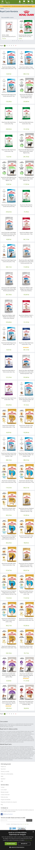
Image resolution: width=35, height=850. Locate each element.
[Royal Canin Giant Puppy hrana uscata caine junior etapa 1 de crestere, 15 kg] (26, 444)
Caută (32, 3)
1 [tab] (13, 40)
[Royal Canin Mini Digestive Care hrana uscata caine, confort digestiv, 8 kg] (26, 140)
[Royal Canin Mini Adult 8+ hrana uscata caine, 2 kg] (26, 195)
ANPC (2, 776)
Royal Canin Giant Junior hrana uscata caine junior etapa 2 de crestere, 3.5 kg (26, 400)
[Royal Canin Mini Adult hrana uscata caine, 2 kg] (8, 140)
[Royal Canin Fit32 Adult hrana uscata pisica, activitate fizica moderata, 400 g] (26, 692)
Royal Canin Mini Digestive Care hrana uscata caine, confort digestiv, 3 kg (26, 179)
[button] (17, 847)
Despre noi (3, 766)
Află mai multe (28, 840)
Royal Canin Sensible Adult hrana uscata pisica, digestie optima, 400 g (8, 675)
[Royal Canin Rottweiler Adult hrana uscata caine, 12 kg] (8, 554)
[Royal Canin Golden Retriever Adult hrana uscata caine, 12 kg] (8, 637)
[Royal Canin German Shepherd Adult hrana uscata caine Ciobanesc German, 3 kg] (26, 499)
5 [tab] (20, 40)
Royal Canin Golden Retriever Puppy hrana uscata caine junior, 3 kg (26, 593)
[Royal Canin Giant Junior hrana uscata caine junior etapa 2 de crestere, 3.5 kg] (26, 388)
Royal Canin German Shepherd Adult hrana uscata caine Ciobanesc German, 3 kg (26, 510)
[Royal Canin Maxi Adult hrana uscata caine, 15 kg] (26, 333)
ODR (2, 781)
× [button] (33, 831)
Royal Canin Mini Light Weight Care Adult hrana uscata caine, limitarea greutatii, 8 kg (8, 289)
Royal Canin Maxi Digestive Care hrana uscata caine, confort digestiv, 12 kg (26, 96)
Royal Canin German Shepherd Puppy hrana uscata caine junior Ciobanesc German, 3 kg (8, 593)
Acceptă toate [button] (11, 843)
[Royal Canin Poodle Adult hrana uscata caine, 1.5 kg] (8, 416)
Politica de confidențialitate (7, 774)
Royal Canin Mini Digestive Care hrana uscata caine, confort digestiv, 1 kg (8, 179)
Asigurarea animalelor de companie (9, 802)
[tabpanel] (9, 29)
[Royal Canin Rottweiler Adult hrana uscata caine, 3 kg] (26, 526)
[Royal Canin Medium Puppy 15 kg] (26, 57)
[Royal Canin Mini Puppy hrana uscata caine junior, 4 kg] (8, 85)
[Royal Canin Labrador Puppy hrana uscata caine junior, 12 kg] (26, 471)
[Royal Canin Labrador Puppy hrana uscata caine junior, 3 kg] (8, 471)
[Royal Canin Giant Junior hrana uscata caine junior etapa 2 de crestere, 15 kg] (8, 444)
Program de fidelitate (5, 799)
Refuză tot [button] (24, 843)
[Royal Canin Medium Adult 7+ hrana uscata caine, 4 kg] (26, 306)
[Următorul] (16, 46)
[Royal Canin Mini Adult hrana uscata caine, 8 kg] (8, 113)
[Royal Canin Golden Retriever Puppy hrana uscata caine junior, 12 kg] (8, 609)
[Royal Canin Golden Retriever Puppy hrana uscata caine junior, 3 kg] (26, 582)
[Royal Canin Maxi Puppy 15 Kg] (8, 251)
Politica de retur (4, 797)
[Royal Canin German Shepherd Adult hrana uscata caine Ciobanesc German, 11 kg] (26, 554)
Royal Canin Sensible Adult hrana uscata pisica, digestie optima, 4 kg (8, 703)
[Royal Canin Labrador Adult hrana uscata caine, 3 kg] (26, 416)
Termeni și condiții (5, 771)
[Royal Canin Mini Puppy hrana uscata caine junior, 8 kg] (8, 195)
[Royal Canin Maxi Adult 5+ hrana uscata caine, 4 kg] (8, 361)
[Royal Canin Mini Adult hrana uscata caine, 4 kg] (26, 113)
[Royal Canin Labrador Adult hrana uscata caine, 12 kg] (8, 499)
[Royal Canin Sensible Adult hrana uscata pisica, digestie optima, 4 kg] (8, 692)
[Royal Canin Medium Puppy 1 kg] (8, 57)
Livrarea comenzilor (5, 794)
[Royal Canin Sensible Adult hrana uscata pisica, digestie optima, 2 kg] (26, 664)
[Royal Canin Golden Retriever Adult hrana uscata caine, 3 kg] (26, 609)
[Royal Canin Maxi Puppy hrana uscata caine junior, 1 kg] (8, 333)
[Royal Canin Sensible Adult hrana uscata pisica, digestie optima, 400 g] (8, 664)
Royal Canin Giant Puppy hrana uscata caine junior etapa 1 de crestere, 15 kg (26, 455)
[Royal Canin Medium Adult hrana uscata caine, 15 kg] (26, 223)
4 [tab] (18, 40)
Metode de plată (4, 792)
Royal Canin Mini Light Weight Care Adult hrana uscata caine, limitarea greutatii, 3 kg (26, 262)
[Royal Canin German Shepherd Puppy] (8, 526)
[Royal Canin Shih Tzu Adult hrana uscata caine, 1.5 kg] (26, 637)
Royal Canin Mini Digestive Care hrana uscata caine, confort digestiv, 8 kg (26, 151)
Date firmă (3, 769)
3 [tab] (16, 40)
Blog (2, 804)
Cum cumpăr (4, 789)
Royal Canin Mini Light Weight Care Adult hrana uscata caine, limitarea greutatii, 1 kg (8, 234)
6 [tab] (22, 40)
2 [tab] (14, 40)
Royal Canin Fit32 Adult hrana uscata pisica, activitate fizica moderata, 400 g (26, 703)
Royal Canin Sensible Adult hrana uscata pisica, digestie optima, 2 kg (26, 675)
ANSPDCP (3, 779)
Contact (2, 787)
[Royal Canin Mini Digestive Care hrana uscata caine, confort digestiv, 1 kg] (8, 168)
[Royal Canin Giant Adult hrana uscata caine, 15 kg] (8, 388)
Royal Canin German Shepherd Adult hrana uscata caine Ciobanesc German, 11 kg (26, 565)
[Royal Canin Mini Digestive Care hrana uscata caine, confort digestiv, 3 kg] (26, 168)
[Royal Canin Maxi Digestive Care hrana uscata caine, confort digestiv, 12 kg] (26, 85)
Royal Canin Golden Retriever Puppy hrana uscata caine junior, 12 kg (9, 620)
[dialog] (17, 840)
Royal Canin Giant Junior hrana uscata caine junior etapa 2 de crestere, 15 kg (8, 455)
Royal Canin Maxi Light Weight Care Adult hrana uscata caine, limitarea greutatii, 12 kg (26, 372)
